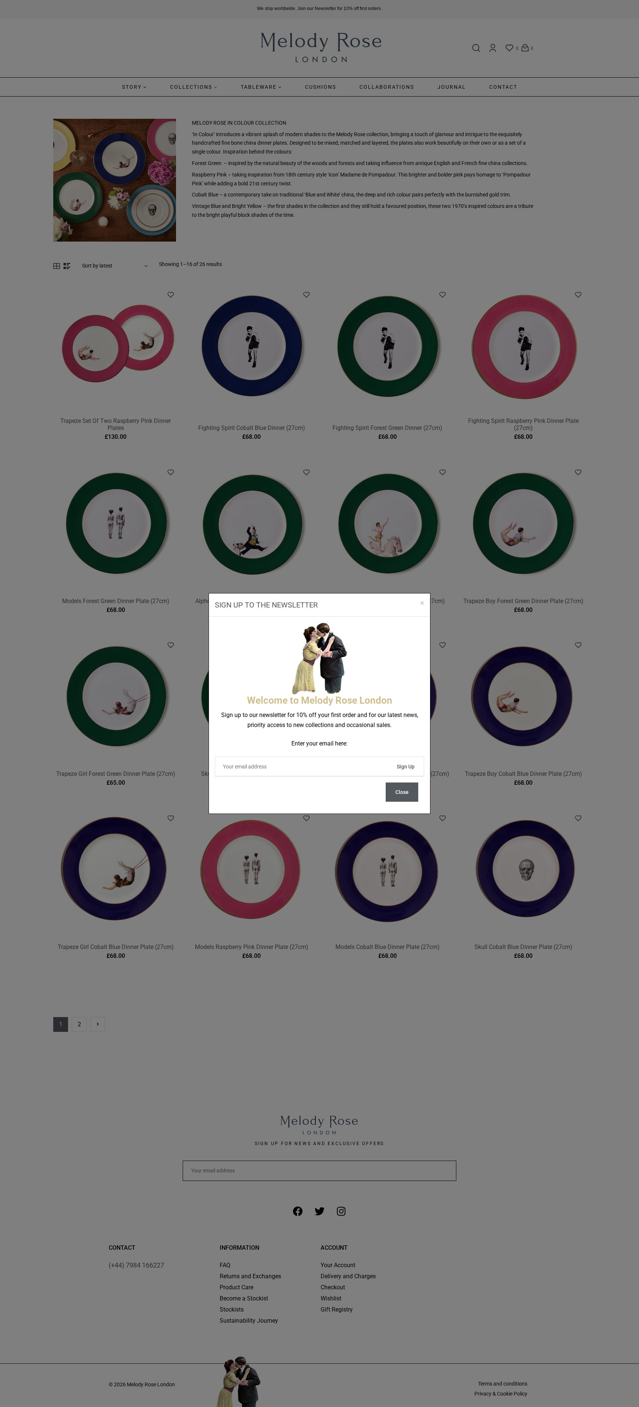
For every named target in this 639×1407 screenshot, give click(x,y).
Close (402, 792)
